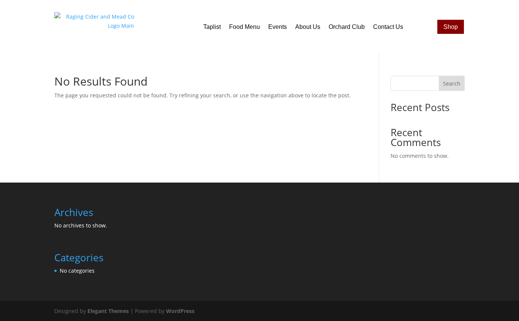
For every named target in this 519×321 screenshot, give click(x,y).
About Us (307, 27)
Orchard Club (347, 27)
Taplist (212, 27)
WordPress (180, 311)
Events (277, 27)
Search (451, 83)
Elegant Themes (108, 311)
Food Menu (244, 27)
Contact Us (388, 27)
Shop (450, 27)
